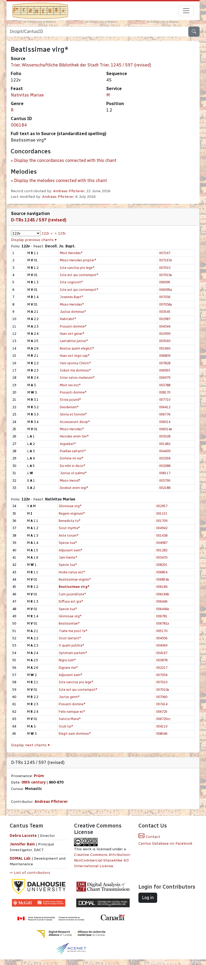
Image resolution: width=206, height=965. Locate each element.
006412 (164, 407)
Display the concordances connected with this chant (65, 160)
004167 (161, 653)
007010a (165, 275)
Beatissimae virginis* (75, 579)
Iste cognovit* (71, 282)
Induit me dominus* (75, 370)
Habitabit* (68, 319)
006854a (162, 579)
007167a (165, 260)
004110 (161, 726)
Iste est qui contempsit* (79, 275)
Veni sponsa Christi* (75, 363)
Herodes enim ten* (74, 436)
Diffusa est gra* (71, 601)
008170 (164, 392)
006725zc (163, 719)
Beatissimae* (69, 623)
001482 (164, 444)
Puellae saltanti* (73, 451)
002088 (164, 466)
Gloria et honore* (73, 414)
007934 (161, 675)
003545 (164, 312)
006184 (19, 125)
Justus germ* (69, 697)
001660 (164, 348)
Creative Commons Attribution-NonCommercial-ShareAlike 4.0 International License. (102, 860)
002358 (164, 458)
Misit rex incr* (70, 385)
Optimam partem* (73, 653)
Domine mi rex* (71, 458)
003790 (164, 480)
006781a (162, 623)
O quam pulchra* (71, 645)
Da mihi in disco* (72, 466)
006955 (164, 370)
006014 (164, 422)
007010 (164, 268)
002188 (164, 488)
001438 (161, 535)
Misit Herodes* (71, 253)
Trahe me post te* (73, 631)
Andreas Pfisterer (68, 191)
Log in (148, 897)
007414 (161, 704)
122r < (47, 233)
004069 (161, 645)
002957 (161, 506)
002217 (161, 668)
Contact (152, 836)
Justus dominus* (73, 312)
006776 (164, 414)
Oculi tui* (66, 726)
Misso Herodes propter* (78, 260)
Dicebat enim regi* (74, 488)
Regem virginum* (72, 513)
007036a (165, 304)
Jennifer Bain (23, 844)
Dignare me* (68, 668)
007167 (164, 253)
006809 (164, 356)
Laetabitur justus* (74, 341)
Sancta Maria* (70, 719)
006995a (165, 290)
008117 (164, 473)
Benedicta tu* (69, 521)
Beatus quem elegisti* (77, 348)
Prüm (39, 776)
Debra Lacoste (23, 835)
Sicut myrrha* (69, 528)
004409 (164, 451)
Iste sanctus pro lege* (77, 268)
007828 (164, 363)
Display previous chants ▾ (34, 239)
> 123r (60, 233)
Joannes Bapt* (71, 297)
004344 (164, 326)
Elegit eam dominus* (75, 734)
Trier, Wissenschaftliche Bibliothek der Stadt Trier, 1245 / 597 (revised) (81, 65)
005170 (161, 631)
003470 (161, 557)
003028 (164, 436)
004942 (161, 528)
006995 (164, 282)
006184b (162, 594)
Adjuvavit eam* (70, 550)
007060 (161, 697)
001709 (161, 521)
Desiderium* (69, 407)
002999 (164, 334)
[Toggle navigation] (186, 10)
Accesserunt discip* (75, 422)
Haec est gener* (72, 334)
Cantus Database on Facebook (165, 843)
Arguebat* (68, 444)
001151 (161, 513)
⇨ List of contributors (30, 872)
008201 (161, 565)
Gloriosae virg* (70, 506)
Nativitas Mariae (27, 95)
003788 (164, 385)
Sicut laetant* (70, 638)
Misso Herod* (70, 480)
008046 (161, 734)
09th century (33, 782)
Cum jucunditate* (72, 594)
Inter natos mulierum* (77, 378)
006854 (161, 572)
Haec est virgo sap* (75, 356)
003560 (164, 341)
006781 (161, 616)
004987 (161, 543)
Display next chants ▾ (30, 745)
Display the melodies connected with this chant (60, 180)
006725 (161, 712)
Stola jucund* (70, 400)
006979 (164, 378)
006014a (165, 429)
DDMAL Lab (20, 858)
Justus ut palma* (73, 473)
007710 (164, 400)
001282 (161, 550)
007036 (164, 297)
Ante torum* (69, 535)
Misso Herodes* (72, 304)
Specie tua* (68, 543)
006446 (161, 601)
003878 (161, 660)
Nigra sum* (67, 660)
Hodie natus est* (72, 572)
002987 (164, 319)
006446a (162, 609)
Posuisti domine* (73, 326)
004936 (161, 638)
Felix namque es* (72, 712)
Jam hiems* (68, 557)
